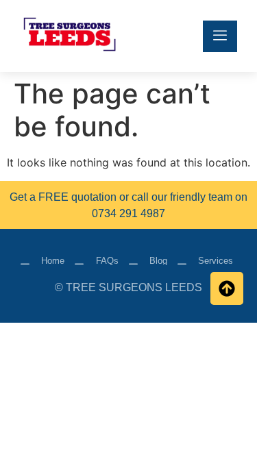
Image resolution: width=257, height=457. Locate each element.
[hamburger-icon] (220, 36)
